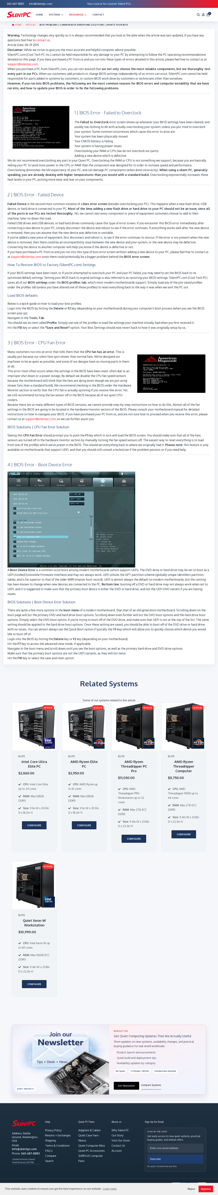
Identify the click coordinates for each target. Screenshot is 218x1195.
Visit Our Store (121, 1140)
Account (117, 1150)
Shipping (50, 1140)
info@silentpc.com (24, 1149)
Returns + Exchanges (58, 1135)
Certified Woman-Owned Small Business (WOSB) (23, 1161)
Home (39, 14)
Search (49, 1161)
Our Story (117, 1135)
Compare (50, 1156)
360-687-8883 (30, 1153)
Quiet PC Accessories (91, 1150)
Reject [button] (191, 1189)
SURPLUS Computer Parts (90, 1158)
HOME (18, 25)
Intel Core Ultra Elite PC (34, 763)
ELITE (21, 756)
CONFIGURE (34, 825)
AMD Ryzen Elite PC (84, 763)
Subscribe (155, 1159)
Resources (76, 14)
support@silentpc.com (22, 64)
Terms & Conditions (57, 1145)
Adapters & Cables (89, 1130)
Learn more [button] (110, 1188)
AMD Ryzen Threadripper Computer (183, 766)
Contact (98, 14)
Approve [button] (206, 1189)
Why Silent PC (120, 1130)
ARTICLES (31, 25)
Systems (54, 14)
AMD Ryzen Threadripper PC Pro (134, 766)
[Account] (203, 14)
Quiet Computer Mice (91, 1145)
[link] (34, 776)
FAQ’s (49, 1150)
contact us (43, 40)
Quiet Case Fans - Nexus (89, 1138)
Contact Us (118, 1145)
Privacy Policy (53, 1130)
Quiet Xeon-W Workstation (34, 922)
